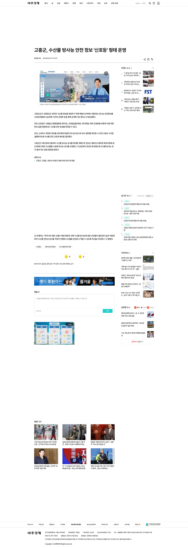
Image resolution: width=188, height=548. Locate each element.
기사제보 (62, 524)
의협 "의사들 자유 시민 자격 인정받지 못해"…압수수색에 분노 (102, 467)
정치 (81, 3)
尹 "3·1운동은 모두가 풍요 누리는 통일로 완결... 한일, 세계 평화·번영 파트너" (73, 467)
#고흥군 (38, 247)
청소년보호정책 (91, 524)
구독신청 (40, 524)
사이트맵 (126, 524)
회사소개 (30, 524)
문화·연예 (114, 3)
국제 (98, 3)
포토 (105, 3)
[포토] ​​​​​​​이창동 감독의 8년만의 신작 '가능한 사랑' (139, 229)
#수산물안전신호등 (65, 247)
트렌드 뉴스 (125, 68)
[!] (153, 68)
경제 (74, 3)
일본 (144, 307)
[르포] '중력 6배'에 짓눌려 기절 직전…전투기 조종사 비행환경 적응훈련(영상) (73, 443)
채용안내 (51, 524)
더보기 (131, 342)
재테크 (66, 3)
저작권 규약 (104, 524)
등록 (107, 311)
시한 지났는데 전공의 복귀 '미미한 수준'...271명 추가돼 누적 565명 (45, 443)
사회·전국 (90, 3)
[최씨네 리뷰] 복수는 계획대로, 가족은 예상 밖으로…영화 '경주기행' (138, 212)
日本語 (144, 3)
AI (52, 3)
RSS (136, 524)
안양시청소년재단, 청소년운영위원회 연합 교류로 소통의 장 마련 (138, 238)
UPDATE (148, 196)
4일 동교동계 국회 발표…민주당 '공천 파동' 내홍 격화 (46, 467)
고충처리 (116, 524)
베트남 (152, 307)
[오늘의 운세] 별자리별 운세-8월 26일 (136, 204)
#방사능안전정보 (50, 247)
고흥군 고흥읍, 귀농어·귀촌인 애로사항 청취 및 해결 (55, 160)
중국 (46, 3)
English (138, 3)
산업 (58, 3)
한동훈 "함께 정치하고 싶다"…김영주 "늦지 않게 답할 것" (102, 443)
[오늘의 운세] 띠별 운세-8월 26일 (135, 221)
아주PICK (125, 253)
